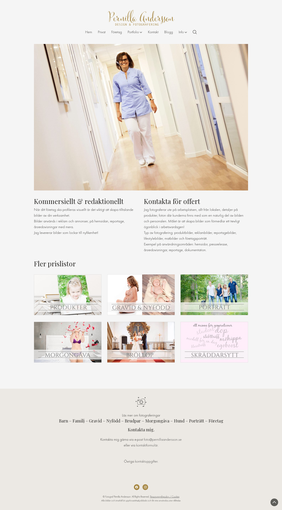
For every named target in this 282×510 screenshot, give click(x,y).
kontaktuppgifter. (146, 461)
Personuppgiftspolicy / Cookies (164, 496)
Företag (216, 421)
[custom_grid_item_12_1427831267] (67, 294)
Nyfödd (113, 421)
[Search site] (195, 32)
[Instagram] (145, 487)
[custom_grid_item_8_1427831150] (67, 342)
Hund (179, 421)
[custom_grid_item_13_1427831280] (141, 294)
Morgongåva (157, 421)
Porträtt (196, 421)
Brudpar (133, 421)
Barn (63, 421)
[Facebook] (136, 487)
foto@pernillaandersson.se (163, 439)
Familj (79, 421)
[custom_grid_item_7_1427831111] (214, 294)
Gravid (95, 421)
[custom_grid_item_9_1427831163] (141, 342)
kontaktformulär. (147, 445)
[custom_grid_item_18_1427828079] (214, 342)
